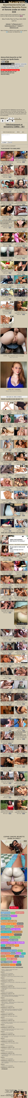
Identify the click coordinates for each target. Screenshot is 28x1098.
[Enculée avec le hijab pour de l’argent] (21, 790)
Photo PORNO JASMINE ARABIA (21, 558)
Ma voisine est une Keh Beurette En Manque (20, 626)
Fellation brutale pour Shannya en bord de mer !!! (20, 639)
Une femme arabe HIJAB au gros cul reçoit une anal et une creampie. (7, 728)
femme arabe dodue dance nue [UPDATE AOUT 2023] (20, 716)
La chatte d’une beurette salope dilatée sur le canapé (7, 664)
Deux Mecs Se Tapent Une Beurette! (7, 676)
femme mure (5, 937)
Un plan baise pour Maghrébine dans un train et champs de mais (21, 312)
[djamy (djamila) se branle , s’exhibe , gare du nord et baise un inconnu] (21, 579)
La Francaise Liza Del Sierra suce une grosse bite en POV (13, 1036)
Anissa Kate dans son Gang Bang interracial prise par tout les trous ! (20, 598)
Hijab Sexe (10, 945)
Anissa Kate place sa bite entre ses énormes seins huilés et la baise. (21, 229)
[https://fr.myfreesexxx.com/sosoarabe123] (10, 509)
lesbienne (23, 953)
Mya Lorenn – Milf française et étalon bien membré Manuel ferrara (12, 1003)
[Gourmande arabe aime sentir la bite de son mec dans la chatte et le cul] (7, 251)
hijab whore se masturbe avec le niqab (21, 690)
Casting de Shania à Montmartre (21, 272)
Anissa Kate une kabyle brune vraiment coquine (7, 690)
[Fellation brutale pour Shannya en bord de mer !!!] (21, 633)
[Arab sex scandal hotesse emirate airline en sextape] (7, 710)
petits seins (12, 959)
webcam (19, 964)
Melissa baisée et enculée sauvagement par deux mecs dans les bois (7, 271)
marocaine (10, 956)
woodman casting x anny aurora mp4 (11, 1049)
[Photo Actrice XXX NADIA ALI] (21, 658)
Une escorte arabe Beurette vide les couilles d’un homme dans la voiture (20, 298)
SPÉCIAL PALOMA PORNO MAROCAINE (20, 754)
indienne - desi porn (6, 948)
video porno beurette (7, 64)
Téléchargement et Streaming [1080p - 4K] (14, 125)
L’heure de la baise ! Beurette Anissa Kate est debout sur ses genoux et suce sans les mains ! (7, 424)
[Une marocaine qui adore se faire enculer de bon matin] (7, 565)
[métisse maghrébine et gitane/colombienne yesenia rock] (21, 776)
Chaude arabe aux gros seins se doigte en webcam (7, 285)
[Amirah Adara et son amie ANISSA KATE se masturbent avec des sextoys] (21, 279)
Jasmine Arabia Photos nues (7, 501)
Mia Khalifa (22, 956)
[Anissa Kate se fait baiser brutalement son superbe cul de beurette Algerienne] (21, 671)
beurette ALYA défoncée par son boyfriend (7, 795)
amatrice (20, 913)
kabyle (18, 953)
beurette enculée (5, 66)
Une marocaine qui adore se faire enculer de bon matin (7, 572)
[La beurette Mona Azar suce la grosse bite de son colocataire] (7, 222)
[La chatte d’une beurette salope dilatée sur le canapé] (7, 658)
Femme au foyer (18, 934)
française (4, 940)
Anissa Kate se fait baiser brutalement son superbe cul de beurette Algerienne (21, 677)
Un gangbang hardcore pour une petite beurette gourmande (7, 217)
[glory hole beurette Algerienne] (21, 523)
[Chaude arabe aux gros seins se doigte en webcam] (7, 279)
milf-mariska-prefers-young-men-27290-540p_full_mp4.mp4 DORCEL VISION (11, 1010)
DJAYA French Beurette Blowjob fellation (7, 244)
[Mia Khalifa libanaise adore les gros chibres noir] (7, 697)
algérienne (17, 64)
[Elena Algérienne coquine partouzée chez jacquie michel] (7, 605)
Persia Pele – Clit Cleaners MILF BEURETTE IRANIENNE (7, 545)
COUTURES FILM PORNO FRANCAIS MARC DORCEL (13, 989)
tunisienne (12, 964)
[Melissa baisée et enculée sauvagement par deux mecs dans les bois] (7, 265)
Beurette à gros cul (8, 924)
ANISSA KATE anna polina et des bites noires (21, 501)
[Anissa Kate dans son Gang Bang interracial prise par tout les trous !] (21, 592)
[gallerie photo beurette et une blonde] (7, 482)
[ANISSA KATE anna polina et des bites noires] (21, 495)
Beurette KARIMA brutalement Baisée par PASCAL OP (20, 652)
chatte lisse (9, 926)
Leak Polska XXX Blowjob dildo (9, 1043)
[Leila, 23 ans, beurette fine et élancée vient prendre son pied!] (7, 775)
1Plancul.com (16, 24)
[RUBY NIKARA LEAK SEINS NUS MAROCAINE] (7, 456)
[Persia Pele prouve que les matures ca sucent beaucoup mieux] (21, 170)
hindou (17, 945)
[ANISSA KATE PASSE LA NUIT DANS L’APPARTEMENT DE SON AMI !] (21, 722)
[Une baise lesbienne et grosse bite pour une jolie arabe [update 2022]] (7, 156)
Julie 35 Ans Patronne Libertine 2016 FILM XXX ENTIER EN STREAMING (12, 996)
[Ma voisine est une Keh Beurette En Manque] (21, 613)
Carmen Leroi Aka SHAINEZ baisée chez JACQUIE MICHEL (7, 652)
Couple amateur (15, 929)
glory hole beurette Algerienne (20, 529)
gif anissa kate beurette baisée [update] (20, 449)
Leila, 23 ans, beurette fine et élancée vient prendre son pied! (7, 781)
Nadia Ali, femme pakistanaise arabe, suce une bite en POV (21, 702)
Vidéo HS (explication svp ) (8, 132)
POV (14, 962)
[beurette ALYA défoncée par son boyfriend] (7, 789)
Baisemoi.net (14, 27)
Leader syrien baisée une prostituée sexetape (21, 572)
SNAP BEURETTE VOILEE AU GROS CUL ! (20, 411)
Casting (3, 926)
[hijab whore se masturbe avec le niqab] (21, 684)
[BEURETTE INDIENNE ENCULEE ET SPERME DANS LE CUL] (21, 154)
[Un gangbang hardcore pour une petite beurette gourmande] (7, 210)
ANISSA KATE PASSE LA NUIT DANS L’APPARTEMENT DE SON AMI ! (20, 728)
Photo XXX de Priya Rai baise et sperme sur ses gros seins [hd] (7, 437)
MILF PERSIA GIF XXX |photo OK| (20, 437)
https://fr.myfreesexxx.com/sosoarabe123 (10, 516)
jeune (13, 953)
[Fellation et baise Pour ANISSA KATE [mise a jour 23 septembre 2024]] (21, 469)
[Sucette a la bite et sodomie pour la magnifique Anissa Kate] (21, 250)
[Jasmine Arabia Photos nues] (7, 495)
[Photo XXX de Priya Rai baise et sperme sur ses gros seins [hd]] (7, 431)
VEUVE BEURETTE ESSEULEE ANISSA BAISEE (20, 462)
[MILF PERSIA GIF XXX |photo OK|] (21, 431)
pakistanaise (3, 959)
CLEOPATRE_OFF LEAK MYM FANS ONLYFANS (11, 1055)
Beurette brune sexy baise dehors (7, 297)
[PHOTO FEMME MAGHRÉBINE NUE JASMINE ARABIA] (7, 405)
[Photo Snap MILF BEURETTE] (7, 523)
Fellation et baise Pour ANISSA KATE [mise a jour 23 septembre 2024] (21, 475)
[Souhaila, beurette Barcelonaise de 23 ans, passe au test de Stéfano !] (7, 169)
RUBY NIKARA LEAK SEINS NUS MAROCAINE (7, 462)
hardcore (3, 945)
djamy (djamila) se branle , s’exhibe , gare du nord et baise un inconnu (21, 585)
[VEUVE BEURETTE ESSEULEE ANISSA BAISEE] (21, 456)
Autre (23, 132)
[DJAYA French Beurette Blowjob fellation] (7, 237)
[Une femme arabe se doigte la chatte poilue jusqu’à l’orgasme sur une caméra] (7, 632)
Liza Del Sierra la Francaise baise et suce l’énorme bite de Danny (12, 1029)
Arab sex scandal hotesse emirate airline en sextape (7, 716)
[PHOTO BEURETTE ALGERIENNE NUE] (7, 305)
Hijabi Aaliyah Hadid (7, 449)
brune (11, 66)
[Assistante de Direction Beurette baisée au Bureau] (7, 748)
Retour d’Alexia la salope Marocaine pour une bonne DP (7, 811)
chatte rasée (5, 929)
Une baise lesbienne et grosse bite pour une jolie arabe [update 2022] (7, 162)
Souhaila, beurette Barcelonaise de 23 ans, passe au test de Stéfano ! (7, 175)
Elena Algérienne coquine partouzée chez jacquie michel (7, 611)
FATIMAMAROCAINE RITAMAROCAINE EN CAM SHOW (20, 203)
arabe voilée (6, 918)
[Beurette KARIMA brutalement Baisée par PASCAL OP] (21, 646)
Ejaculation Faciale (7, 934)
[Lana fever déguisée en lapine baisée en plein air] (21, 237)
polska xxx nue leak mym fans (9, 1016)
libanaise (3, 956)
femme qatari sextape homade (21, 217)
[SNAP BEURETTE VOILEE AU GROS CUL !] (21, 405)
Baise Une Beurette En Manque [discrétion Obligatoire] (8, 73)
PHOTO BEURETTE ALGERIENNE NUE (7, 311)
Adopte (8, 24)
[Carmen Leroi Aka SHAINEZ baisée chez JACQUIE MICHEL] (7, 646)
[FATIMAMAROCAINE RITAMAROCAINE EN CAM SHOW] (21, 197)
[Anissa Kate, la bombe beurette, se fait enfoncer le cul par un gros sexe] (7, 319)
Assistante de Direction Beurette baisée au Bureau (7, 754)
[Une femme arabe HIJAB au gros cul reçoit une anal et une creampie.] (7, 722)
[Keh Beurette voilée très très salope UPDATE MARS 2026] (21, 733)
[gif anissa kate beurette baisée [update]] (21, 444)
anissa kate (23, 64)
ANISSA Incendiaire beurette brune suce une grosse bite (7, 585)
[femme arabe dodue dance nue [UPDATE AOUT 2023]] (21, 710)
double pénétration (6, 932)
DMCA (18, 132)
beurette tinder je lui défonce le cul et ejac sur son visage (7, 597)
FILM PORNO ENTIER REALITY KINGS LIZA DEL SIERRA (13, 1062)
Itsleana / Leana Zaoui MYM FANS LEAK (12, 976)
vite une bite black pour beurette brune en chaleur (7, 768)
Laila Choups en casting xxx (20, 765)
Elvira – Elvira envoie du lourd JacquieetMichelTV (9, 970)
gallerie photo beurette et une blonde (7, 488)
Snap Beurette (5, 964)
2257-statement (18, 1092)
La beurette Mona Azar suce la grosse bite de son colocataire (7, 226)
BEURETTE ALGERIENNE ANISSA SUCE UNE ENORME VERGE (7, 190)
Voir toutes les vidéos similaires (14, 396)
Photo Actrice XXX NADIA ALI (21, 664)
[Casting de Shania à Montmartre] (21, 266)
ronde (19, 962)
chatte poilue (19, 926)
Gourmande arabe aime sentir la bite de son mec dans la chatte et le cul (7, 258)
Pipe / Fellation (6, 962)
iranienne (20, 950)
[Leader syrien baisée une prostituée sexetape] (21, 565)
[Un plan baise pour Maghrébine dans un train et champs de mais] (21, 305)
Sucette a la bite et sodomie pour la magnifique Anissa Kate (20, 256)
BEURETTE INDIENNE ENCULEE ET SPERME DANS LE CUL (20, 160)
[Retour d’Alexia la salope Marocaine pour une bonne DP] (7, 805)
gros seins (3, 67)
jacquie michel (5, 953)
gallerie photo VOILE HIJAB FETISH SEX (20, 513)
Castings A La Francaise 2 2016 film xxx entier (13, 982)
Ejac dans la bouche (17, 932)
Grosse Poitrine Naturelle (13, 67)
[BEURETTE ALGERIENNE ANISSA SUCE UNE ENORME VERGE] (7, 183)
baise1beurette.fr (10, 26)
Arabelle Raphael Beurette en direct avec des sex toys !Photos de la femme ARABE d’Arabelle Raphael (20, 424)
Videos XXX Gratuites (7, 973)
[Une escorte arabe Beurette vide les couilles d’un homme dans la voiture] (21, 292)
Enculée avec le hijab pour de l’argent (21, 797)
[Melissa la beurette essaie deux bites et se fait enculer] (7, 197)
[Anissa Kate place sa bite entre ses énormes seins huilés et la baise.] (21, 224)
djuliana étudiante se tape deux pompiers (7, 558)
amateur (13, 913)
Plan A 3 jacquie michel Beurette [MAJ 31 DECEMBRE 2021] (20, 488)
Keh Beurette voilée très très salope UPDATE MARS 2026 (20, 737)
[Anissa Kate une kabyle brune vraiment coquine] (7, 684)
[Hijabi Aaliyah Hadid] (7, 444)
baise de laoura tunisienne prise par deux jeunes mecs (20, 190)
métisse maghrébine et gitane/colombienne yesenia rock (20, 783)
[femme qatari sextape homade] (21, 210)
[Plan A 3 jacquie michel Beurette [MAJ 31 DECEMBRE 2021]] (21, 482)
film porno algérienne (19, 66)
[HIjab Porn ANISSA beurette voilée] (7, 469)
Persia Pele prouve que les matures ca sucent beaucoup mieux (20, 177)
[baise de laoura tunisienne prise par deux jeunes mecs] (21, 184)
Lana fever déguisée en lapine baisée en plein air (21, 244)
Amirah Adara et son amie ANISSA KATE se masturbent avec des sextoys (21, 285)
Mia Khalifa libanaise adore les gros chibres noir (7, 703)
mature (16, 956)
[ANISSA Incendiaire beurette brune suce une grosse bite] (7, 579)
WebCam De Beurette (11, 1090)
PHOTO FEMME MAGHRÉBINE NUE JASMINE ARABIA (7, 411)
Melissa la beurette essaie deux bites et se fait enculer (7, 203)
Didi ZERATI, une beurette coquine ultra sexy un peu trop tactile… (21, 545)
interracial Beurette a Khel (9, 950)
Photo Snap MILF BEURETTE (7, 529)
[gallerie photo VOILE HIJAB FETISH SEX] (21, 507)
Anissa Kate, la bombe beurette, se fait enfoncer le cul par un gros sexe (7, 325)
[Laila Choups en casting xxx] (21, 760)
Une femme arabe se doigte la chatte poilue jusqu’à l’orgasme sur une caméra (7, 638)
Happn (20, 26)
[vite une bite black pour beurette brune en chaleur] (7, 762)
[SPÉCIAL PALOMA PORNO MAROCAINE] (21, 748)
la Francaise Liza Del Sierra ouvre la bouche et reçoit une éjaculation (13, 1022)
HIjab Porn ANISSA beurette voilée (7, 475)
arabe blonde (14, 915)
